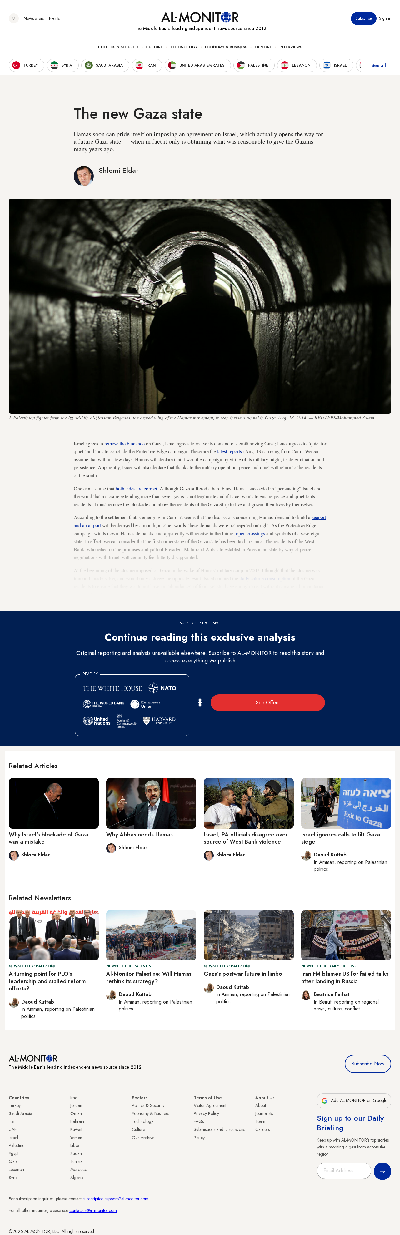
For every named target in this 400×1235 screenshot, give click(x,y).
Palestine (16, 1145)
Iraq (74, 1097)
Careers (262, 1129)
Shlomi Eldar (119, 170)
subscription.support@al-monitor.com (115, 1199)
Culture (154, 47)
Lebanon (16, 1169)
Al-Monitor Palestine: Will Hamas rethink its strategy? (149, 977)
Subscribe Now (368, 1063)
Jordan (76, 1105)
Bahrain (77, 1121)
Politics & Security (118, 47)
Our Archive (143, 1137)
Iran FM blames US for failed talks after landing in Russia (344, 977)
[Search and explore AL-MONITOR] (14, 18)
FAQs (199, 1121)
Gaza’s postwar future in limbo (243, 974)
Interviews (290, 47)
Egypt (13, 1153)
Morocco (78, 1169)
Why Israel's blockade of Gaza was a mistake (48, 838)
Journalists (264, 1113)
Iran (12, 1121)
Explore (263, 47)
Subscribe (364, 18)
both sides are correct (136, 488)
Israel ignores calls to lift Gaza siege (340, 838)
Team (260, 1121)
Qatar (14, 1161)
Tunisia (76, 1161)
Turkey (15, 1105)
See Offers (268, 702)
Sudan (76, 1153)
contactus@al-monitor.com (93, 1210)
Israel (13, 1137)
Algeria (76, 1177)
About (260, 1105)
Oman (76, 1113)
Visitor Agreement (210, 1105)
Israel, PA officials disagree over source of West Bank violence (246, 838)
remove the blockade (124, 443)
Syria (13, 1177)
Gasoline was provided (113, 594)
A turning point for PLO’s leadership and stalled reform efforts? (47, 981)
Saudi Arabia (20, 1113)
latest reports (229, 451)
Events (54, 18)
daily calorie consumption (265, 578)
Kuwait (76, 1129)
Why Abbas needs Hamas (139, 835)
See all (379, 65)
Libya (74, 1145)
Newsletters (34, 18)
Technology (184, 47)
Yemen (76, 1137)
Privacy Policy (206, 1113)
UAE (13, 1129)
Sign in (385, 18)
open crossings (250, 533)
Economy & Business (226, 47)
